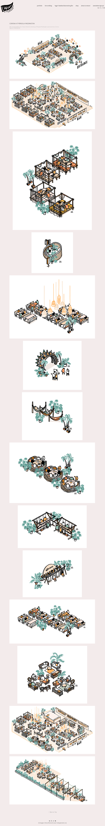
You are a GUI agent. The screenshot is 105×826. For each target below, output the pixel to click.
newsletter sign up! (98, 6)
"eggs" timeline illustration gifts (64, 6)
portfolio (39, 6)
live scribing (48, 6)
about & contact (85, 6)
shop (77, 6)
